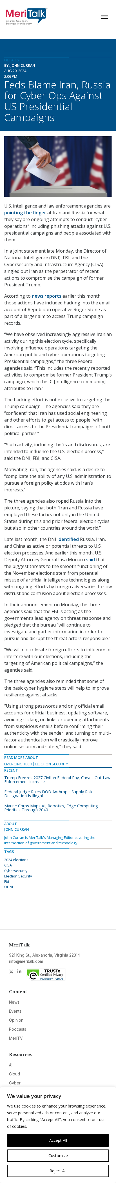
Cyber (15, 1082)
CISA (8, 865)
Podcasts (17, 1029)
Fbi (6, 881)
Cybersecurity (15, 870)
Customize (58, 1155)
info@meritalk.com (26, 961)
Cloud (14, 1073)
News (14, 1002)
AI (10, 1064)
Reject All (58, 1170)
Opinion (16, 1020)
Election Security (51, 764)
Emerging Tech (18, 764)
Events (15, 1011)
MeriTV (16, 1038)
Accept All (58, 1140)
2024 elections (16, 859)
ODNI (8, 886)
